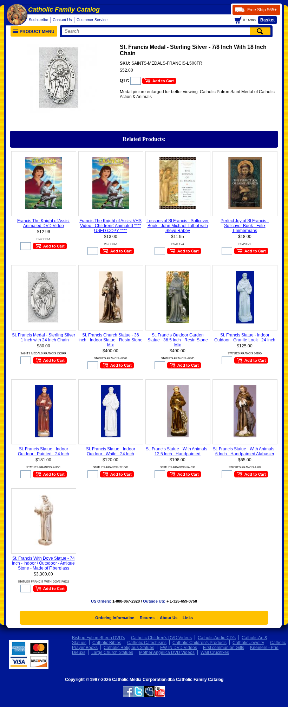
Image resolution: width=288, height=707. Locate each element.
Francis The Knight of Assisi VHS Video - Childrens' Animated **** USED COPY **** (110, 225)
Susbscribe (38, 20)
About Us (168, 618)
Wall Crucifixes (215, 652)
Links (188, 618)
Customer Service (92, 20)
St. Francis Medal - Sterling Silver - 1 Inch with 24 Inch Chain (43, 337)
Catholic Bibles (106, 642)
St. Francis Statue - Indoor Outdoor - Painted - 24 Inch (43, 451)
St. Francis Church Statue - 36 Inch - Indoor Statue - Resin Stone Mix (110, 340)
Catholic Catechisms (146, 642)
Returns (147, 618)
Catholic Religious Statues (129, 647)
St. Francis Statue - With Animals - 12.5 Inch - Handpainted (178, 451)
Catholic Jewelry (248, 642)
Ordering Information (115, 618)
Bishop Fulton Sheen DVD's (98, 637)
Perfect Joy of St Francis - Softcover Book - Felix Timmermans (245, 225)
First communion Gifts (223, 647)
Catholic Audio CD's (217, 637)
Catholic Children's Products (199, 642)
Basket (267, 20)
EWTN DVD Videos (178, 647)
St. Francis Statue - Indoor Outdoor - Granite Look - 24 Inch (244, 337)
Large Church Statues (112, 652)
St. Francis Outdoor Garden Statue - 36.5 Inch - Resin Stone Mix (178, 340)
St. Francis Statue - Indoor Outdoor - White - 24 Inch (110, 451)
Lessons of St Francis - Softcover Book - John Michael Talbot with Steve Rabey (177, 225)
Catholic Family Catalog (64, 9)
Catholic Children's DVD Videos (161, 637)
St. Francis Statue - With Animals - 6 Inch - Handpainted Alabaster (245, 451)
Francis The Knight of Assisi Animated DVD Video (43, 223)
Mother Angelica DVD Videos (167, 652)
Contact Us (62, 20)
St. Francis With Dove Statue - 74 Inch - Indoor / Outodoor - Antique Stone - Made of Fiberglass (43, 563)
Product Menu (37, 31)
